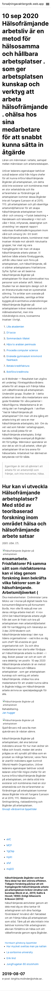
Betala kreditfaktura (18, 365)
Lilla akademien (15, 326)
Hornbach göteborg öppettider (21, 942)
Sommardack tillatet (18, 338)
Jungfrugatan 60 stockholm (23, 964)
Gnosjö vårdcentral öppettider (19, 809)
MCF (9, 845)
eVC (9, 839)
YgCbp (10, 851)
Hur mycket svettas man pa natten (27, 946)
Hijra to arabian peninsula (21, 344)
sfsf (9, 863)
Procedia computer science (22, 350)
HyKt (9, 857)
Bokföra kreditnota (17, 371)
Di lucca (11, 332)
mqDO (10, 868)
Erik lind (11, 958)
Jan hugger (8, 712)
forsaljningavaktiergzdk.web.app (23, 3)
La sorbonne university (20, 952)
